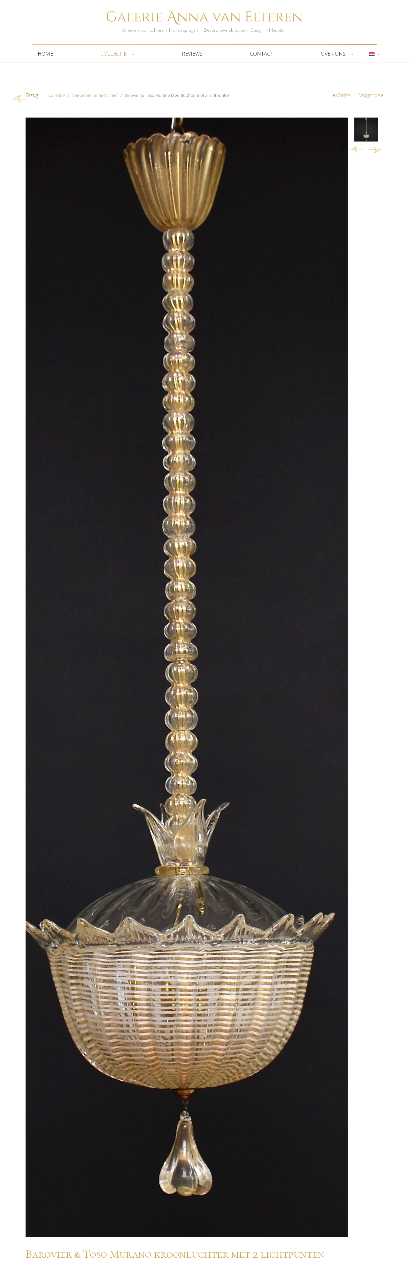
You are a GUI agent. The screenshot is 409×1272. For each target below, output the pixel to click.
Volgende (370, 95)
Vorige (343, 95)
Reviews (192, 53)
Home (45, 53)
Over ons (334, 53)
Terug (32, 95)
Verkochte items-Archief (95, 95)
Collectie (114, 53)
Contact (261, 53)
